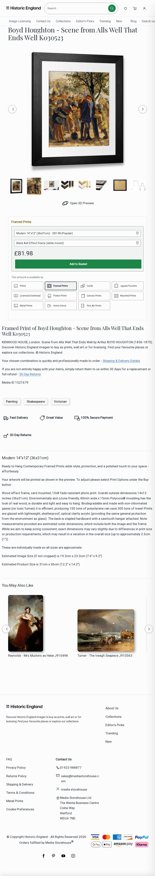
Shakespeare (36, 401)
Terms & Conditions (20, 793)
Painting (12, 401)
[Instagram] (73, 858)
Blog (133, 21)
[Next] (143, 109)
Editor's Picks (85, 21)
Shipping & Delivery (19, 784)
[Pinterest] (53, 858)
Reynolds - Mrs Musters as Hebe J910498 (38, 655)
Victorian (60, 401)
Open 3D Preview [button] (81, 203)
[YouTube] (63, 858)
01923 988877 (70, 767)
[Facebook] (44, 858)
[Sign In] (144, 8)
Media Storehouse (58, 843)
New (119, 21)
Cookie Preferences (20, 809)
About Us (112, 708)
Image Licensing (20, 21)
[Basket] (135, 8)
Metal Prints (14, 801)
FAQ (9, 759)
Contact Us (43, 21)
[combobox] (76, 8)
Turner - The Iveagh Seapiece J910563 (105, 655)
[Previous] (12, 109)
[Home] (23, 8)
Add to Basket (78, 264)
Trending (105, 21)
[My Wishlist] (125, 8)
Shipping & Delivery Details (121, 361)
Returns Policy (16, 776)
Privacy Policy (16, 767)
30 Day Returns (30, 374)
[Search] (112, 8)
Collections (63, 21)
